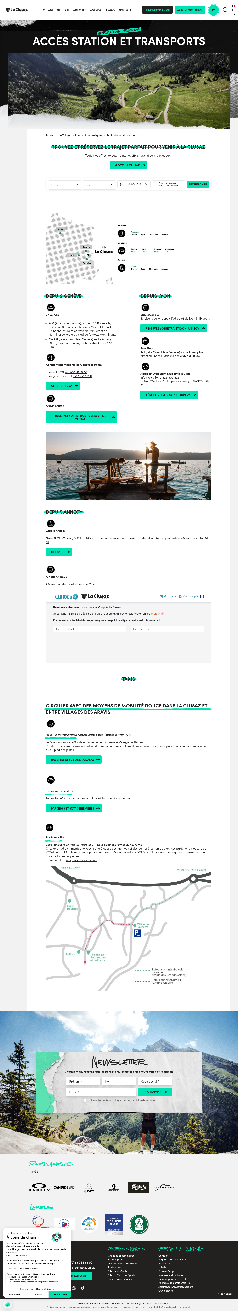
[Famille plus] (89, 1224)
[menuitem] (233, 10)
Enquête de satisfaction (172, 1259)
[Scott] (114, 1187)
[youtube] (74, 1288)
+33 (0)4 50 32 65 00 (78, 1262)
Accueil (50, 135)
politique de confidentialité (127, 1100)
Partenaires (115, 1267)
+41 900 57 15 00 (76, 372)
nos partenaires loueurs (81, 860)
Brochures (164, 1263)
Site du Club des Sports (121, 1275)
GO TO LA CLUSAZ (127, 165)
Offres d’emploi (167, 1271)
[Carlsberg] (138, 1187)
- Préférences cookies (157, 1303)
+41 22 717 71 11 (82, 376)
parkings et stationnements (72, 808)
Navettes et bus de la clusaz (72, 759)
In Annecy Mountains (170, 1275)
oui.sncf (57, 552)
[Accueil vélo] (138, 1224)
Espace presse (116, 1259)
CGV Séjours (165, 1290)
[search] (225, 10)
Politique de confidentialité (174, 1282)
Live (213, 10)
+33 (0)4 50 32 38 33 (82, 1267)
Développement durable (172, 1279)
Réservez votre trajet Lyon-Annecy (172, 328)
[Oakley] (39, 1187)
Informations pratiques (88, 135)
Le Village (64, 135)
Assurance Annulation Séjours (175, 1286)
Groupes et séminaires (121, 1255)
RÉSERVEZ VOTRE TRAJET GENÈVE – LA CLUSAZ (80, 417)
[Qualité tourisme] (39, 1224)
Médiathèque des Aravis (122, 1263)
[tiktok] (83, 1288)
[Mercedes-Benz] (89, 1187)
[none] (233, 10)
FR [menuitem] (233, 9)
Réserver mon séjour (157, 9)
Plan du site (118, 1303)
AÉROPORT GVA (61, 386)
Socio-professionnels (120, 1279)
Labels (162, 1267)
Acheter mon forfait (190, 9)
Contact (163, 1255)
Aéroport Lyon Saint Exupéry (168, 395)
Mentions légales (135, 1303)
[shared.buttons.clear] (146, 185)
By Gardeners (225, 1294)
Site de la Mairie (117, 1271)
